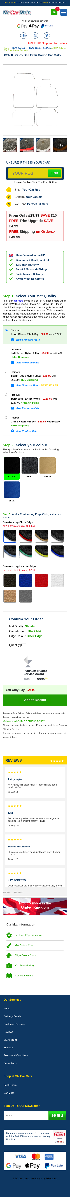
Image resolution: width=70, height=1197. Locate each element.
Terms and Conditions (16, 1055)
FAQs (47, 35)
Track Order (23, 35)
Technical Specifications (28, 935)
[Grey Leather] (25, 596)
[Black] (9, 536)
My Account (10, 1039)
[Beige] (41, 536)
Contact (35, 35)
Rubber (14, 417)
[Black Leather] (9, 580)
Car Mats (9, 1092)
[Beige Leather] (9, 596)
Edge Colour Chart (25, 955)
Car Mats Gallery (24, 965)
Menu (63, 12)
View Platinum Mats (27, 408)
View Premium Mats (27, 362)
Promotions (10, 1063)
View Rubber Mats (26, 431)
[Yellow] (41, 551)
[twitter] (35, 1189)
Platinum (15, 394)
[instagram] (45, 1189)
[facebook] (25, 1189)
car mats (18, 300)
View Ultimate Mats (36, 385)
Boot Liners (10, 1084)
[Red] (25, 536)
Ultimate (15, 371)
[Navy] (57, 551)
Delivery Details (12, 1016)
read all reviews (13, 892)
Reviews (8, 1031)
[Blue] (9, 551)
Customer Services (14, 1024)
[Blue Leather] (25, 580)
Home (6, 48)
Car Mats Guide (23, 975)
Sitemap (8, 1047)
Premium (15, 349)
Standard (15, 330)
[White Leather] (57, 580)
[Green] (25, 551)
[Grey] (57, 536)
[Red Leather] (41, 580)
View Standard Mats (27, 339)
